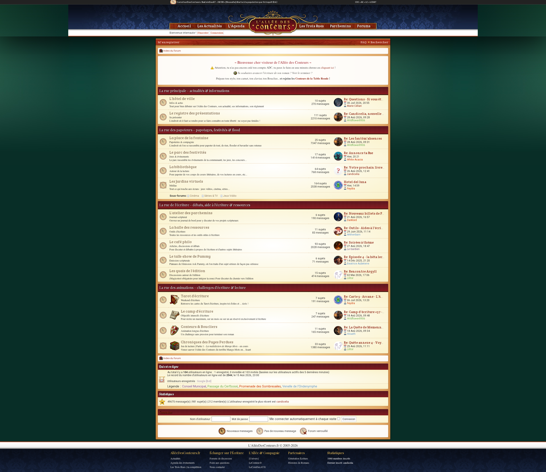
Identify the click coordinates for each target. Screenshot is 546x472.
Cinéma (194, 195)
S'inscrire (203, 32)
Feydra (351, 188)
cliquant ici (327, 67)
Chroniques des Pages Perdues (207, 341)
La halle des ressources (189, 227)
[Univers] (254, 458)
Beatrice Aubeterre (358, 263)
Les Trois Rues (311, 26)
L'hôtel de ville (182, 98)
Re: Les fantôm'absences (363, 138)
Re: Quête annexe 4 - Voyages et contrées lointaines (384, 343)
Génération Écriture (298, 458)
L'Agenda (236, 26)
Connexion (217, 32)
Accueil (184, 26)
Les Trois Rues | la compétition (185, 467)
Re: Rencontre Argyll (360, 271)
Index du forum (172, 50)
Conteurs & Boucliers (199, 326)
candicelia (353, 174)
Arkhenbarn (353, 234)
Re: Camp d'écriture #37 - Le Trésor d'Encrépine (381, 312)
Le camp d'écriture (197, 311)
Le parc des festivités (187, 152)
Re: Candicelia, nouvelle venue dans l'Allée (377, 114)
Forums (363, 26)
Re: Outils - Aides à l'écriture (366, 228)
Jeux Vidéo (229, 195)
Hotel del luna (355, 182)
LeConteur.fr (255, 462)
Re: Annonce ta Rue (358, 153)
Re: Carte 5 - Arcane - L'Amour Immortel (374, 296)
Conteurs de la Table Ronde (311, 78)
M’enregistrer (168, 42)
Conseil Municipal (194, 386)
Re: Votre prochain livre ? (364, 167)
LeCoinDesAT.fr (257, 467)
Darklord (352, 220)
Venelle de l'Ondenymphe (299, 386)
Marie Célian (354, 105)
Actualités (175, 458)
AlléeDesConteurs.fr (185, 453)
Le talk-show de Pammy (190, 256)
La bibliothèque (183, 166)
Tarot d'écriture (195, 295)
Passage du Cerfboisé (223, 386)
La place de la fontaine (188, 137)
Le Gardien (353, 249)
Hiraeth (351, 333)
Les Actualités (209, 26)
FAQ (363, 42)
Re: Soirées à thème (359, 242)
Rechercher (379, 42)
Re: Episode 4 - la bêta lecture (366, 257)
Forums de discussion (221, 458)
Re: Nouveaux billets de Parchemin (371, 213)
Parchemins (340, 26)
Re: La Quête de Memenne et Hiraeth (372, 327)
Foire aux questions (219, 462)
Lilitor (350, 278)
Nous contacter (217, 467)
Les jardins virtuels (186, 181)
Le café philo (180, 241)
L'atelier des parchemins (190, 212)
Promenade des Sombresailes (260, 386)
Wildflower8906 (356, 120)
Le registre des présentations (194, 113)
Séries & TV (211, 195)
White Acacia (355, 159)
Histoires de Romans (298, 462)
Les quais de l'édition (187, 270)
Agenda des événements (182, 462)
